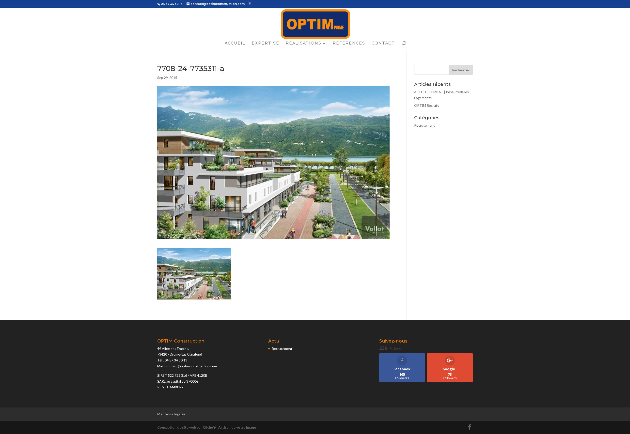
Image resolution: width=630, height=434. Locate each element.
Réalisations (303, 43)
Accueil (235, 43)
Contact (383, 43)
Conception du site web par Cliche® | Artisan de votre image (206, 427)
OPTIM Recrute (426, 105)
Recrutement (424, 125)
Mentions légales (171, 414)
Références (349, 43)
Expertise (265, 43)
